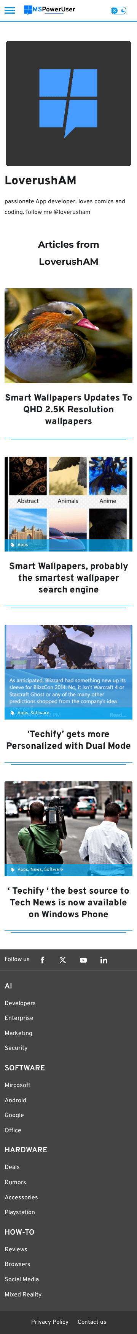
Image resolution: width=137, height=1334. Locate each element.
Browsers (17, 1264)
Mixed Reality (23, 1295)
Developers (20, 1003)
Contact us (92, 1322)
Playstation (20, 1212)
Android (15, 1101)
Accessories (21, 1198)
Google (14, 1115)
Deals (12, 1167)
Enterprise (19, 1018)
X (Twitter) (62, 960)
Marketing (18, 1033)
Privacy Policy (49, 1322)
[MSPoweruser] (49, 10)
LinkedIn (103, 960)
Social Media (22, 1280)
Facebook (42, 960)
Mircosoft (17, 1085)
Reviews (16, 1250)
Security (16, 1048)
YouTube (83, 960)
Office (13, 1130)
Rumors (15, 1182)
